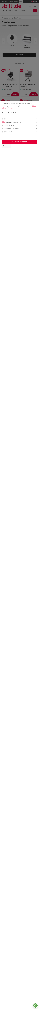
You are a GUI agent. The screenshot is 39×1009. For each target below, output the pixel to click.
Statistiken (9, 125)
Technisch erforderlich (13, 122)
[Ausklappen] (36, 119)
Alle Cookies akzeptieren (19, 141)
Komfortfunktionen (12, 128)
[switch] (3, 119)
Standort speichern (12, 132)
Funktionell (9, 119)
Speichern (6, 146)
